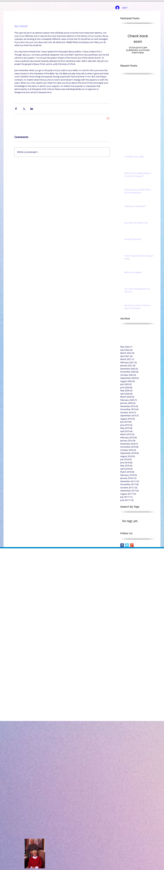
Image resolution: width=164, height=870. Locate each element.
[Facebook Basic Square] (122, 545)
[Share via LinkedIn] (31, 108)
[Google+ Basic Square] (132, 545)
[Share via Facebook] (15, 108)
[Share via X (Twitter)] (23, 108)
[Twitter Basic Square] (127, 545)
